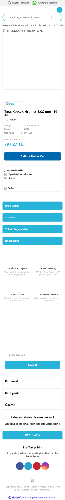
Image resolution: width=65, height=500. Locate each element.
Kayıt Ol (32, 364)
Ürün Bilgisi (12, 205)
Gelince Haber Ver (32, 156)
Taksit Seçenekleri (16, 229)
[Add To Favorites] (32, 170)
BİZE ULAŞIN (32, 435)
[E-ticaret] (32, 497)
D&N (26, 129)
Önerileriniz (12, 240)
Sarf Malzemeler (32, 125)
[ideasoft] (15, 497)
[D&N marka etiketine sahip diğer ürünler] (14, 105)
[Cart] (59, 10)
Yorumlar (11, 217)
